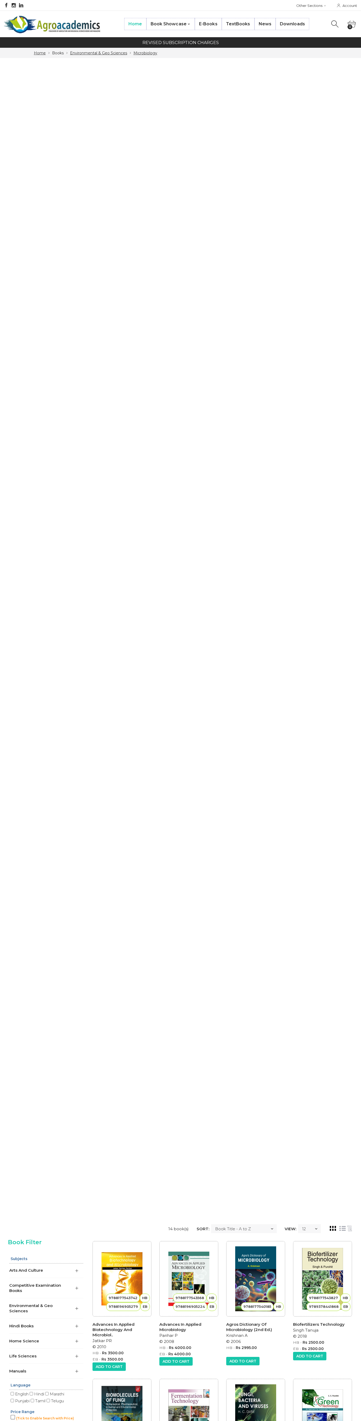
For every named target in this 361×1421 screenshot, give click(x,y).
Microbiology (145, 53)
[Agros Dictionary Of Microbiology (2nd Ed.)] (255, 1278)
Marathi (56, 1393)
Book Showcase (169, 23)
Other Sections (309, 5)
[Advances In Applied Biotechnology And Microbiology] (122, 1278)
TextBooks (238, 23)
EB (95, 1359)
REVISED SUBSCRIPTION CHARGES (180, 42)
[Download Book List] (350, 1228)
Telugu (57, 1400)
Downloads (292, 23)
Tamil (39, 1400)
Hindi (38, 1393)
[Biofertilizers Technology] (322, 1278)
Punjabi (22, 1400)
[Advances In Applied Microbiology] (189, 1278)
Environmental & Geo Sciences (98, 53)
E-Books (208, 23)
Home (135, 23)
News (265, 23)
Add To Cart (109, 1366)
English (21, 1393)
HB (95, 1353)
